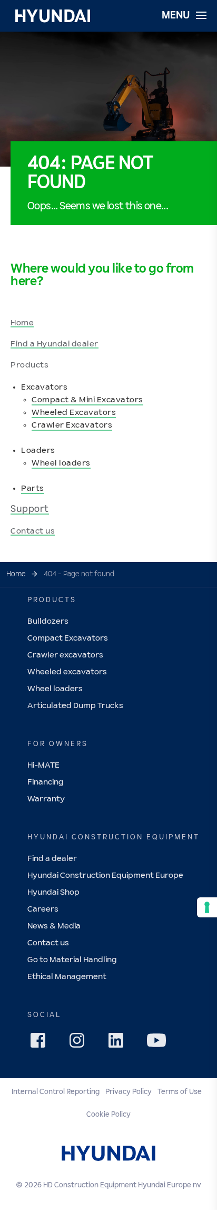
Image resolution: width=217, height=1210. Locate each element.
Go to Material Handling (72, 959)
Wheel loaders (61, 463)
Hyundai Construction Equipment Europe (105, 875)
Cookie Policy (108, 1114)
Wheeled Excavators (74, 412)
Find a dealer (52, 858)
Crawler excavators (65, 655)
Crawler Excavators (72, 425)
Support (30, 509)
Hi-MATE (43, 765)
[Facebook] (41, 1043)
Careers (42, 909)
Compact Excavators (67, 638)
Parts (32, 488)
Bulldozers (47, 621)
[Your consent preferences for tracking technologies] (207, 907)
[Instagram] (80, 1043)
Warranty (46, 799)
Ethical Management (66, 976)
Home (22, 322)
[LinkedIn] (119, 1043)
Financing (45, 782)
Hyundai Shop (53, 892)
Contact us (33, 531)
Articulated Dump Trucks (75, 705)
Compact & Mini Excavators (87, 399)
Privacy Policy (128, 1092)
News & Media (54, 926)
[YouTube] (158, 1041)
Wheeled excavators (67, 671)
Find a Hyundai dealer (54, 344)
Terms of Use (179, 1092)
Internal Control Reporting (56, 1092)
